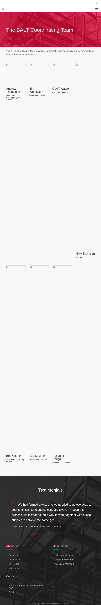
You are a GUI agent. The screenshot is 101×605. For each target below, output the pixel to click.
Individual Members (64, 555)
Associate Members (64, 564)
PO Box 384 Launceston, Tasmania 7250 (26, 586)
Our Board (14, 564)
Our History (14, 559)
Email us (13, 592)
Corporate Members (65, 559)
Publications (15, 568)
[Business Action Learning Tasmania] (5, 9)
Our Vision (14, 555)
